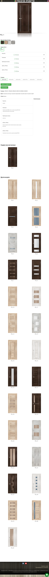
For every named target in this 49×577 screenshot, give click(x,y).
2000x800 (32, 79)
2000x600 (18, 79)
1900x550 (4, 79)
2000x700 (25, 79)
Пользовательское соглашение (42, 567)
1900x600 (11, 79)
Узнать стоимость (6, 84)
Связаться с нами (44, 566)
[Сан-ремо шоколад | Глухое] (24, 18)
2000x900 (39, 79)
